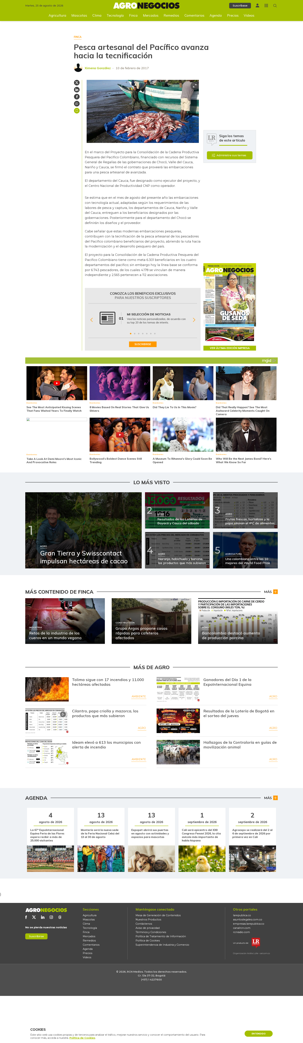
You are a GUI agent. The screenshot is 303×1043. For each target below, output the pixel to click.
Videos (249, 15)
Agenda (216, 15)
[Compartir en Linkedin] (77, 89)
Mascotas (79, 15)
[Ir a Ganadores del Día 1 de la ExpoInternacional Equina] (178, 689)
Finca (133, 15)
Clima (97, 15)
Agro (273, 696)
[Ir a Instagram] (51, 917)
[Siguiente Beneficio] (194, 320)
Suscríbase (240, 5)
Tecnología (115, 15)
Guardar (77, 110)
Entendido (259, 1033)
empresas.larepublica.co (248, 923)
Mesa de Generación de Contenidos (158, 915)
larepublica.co (242, 915)
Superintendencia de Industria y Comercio (162, 944)
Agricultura (57, 15)
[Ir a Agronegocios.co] (46, 910)
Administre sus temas (231, 155)
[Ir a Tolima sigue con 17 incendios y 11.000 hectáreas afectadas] (47, 689)
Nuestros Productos (148, 919)
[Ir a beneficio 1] (130, 333)
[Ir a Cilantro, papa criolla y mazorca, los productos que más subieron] (47, 721)
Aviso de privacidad (148, 928)
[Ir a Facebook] (26, 917)
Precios (233, 15)
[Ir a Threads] (60, 917)
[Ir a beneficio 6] (151, 333)
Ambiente (139, 696)
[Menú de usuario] (257, 6)
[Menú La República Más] (266, 5)
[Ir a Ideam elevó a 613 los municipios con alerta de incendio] (47, 752)
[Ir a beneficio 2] (134, 333)
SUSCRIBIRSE (142, 344)
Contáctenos (144, 923)
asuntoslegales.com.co (247, 919)
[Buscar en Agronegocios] (275, 6)
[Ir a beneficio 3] (138, 333)
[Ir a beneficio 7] (155, 333)
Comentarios (194, 15)
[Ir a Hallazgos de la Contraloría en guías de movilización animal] (178, 752)
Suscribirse (36, 936)
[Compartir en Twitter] (77, 82)
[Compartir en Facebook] (77, 96)
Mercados (151, 15)
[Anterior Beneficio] (91, 320)
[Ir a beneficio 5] (146, 333)
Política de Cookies (148, 940)
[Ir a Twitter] (34, 917)
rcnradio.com (241, 932)
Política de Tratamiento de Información (161, 936)
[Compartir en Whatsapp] (77, 103)
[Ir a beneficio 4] (142, 333)
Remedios (171, 15)
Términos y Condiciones (151, 932)
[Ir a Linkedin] (42, 917)
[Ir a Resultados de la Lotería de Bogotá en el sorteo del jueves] (178, 721)
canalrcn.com (241, 928)
